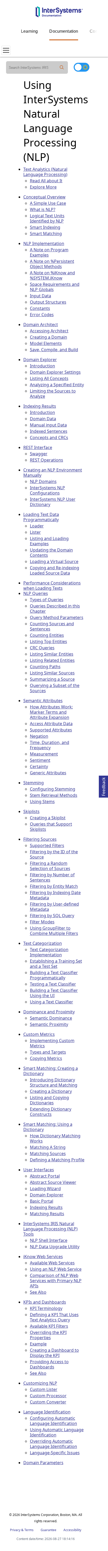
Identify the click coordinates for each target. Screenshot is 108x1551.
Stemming (33, 783)
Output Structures (48, 302)
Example (38, 1344)
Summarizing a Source (52, 679)
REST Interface (37, 447)
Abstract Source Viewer (53, 1182)
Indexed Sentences (48, 431)
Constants (40, 308)
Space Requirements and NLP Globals (54, 286)
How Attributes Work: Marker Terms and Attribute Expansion (51, 712)
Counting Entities (47, 635)
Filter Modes (42, 922)
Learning (29, 31)
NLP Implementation (43, 243)
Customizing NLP (40, 1383)
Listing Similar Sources (52, 673)
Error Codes (42, 314)
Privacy (15, 1530)
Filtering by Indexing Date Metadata (55, 895)
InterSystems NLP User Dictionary (52, 501)
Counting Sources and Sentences (52, 626)
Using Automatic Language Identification (57, 1432)
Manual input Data (48, 425)
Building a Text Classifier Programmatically (54, 975)
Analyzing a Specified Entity (57, 385)
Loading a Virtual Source (54, 561)
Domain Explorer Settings (55, 372)
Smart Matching (46, 233)
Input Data (40, 296)
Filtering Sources (40, 839)
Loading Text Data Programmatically (41, 517)
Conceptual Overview (44, 197)
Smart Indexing (45, 227)
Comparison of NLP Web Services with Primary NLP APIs (56, 1280)
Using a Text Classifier (51, 1002)
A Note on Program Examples (49, 252)
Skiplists (31, 811)
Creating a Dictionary (51, 1091)
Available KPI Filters (49, 1326)
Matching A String (48, 1147)
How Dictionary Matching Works (55, 1138)
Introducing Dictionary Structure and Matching (53, 1082)
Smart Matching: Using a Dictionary (47, 1126)
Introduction (42, 366)
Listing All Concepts (49, 378)
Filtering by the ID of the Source (54, 854)
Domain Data (43, 419)
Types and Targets (48, 1052)
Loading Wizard (45, 1188)
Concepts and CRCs (49, 437)
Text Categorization (42, 943)
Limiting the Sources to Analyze (53, 393)
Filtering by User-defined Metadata (54, 906)
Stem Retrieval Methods (53, 795)
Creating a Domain (48, 337)
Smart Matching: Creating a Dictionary (50, 1070)
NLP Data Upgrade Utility (54, 1246)
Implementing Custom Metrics (52, 1043)
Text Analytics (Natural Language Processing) (45, 171)
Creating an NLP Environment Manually (52, 472)
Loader (37, 526)
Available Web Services (52, 1263)
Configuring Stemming (52, 789)
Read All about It (46, 181)
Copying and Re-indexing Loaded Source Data (54, 570)
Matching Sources (48, 1153)
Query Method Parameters (56, 617)
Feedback (103, 786)
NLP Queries (35, 593)
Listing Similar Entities (51, 654)
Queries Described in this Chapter (55, 608)
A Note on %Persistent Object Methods (52, 263)
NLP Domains (43, 481)
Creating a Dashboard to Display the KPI (54, 1352)
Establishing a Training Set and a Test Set (56, 963)
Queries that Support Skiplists (51, 826)
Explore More (43, 187)
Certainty (39, 766)
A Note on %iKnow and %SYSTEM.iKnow (52, 275)
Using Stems (42, 801)
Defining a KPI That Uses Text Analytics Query (54, 1317)
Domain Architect (40, 324)
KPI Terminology (46, 1308)
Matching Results (47, 1214)
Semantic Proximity (49, 1024)
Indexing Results (39, 406)
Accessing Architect (49, 331)
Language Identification (47, 1412)
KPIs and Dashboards (44, 1302)
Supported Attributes (51, 730)
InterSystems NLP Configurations (47, 490)
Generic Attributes (48, 773)
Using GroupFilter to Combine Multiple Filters (54, 930)
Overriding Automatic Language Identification (53, 1443)
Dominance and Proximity (49, 1012)
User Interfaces (38, 1170)
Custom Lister (43, 1389)
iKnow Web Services (43, 1256)
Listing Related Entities (52, 660)
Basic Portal (41, 1201)
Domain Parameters (43, 1462)
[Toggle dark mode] (81, 67)
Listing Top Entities (48, 641)
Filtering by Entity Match (54, 886)
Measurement (44, 754)
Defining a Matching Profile (57, 1160)
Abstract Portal (45, 1176)
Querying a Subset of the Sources (54, 688)
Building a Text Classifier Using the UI (54, 992)
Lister (35, 532)
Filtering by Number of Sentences (52, 877)
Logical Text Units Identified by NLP (47, 218)
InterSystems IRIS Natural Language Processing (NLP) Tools (50, 1229)
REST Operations (46, 460)
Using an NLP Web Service (56, 1269)
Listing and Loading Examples (49, 541)
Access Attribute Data (51, 723)
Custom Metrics (39, 1034)
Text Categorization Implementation (49, 952)
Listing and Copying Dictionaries (49, 1100)
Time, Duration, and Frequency (49, 745)
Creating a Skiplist (48, 818)
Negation (39, 736)
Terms (29, 1530)
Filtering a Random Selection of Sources (50, 865)
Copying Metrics (46, 1058)
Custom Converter (48, 1402)
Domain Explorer (40, 359)
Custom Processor (48, 1396)
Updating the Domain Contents (51, 552)
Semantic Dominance (51, 1018)
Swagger (38, 454)
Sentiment (40, 760)
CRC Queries (42, 648)
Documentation (63, 31)
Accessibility (72, 1530)
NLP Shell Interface (48, 1240)
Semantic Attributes (43, 700)
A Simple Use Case (48, 203)
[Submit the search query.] (61, 67)
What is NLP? (42, 209)
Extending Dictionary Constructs (50, 1111)
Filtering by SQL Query (52, 915)
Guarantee (48, 1530)
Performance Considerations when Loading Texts (52, 585)
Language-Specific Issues (55, 1453)
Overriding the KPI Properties (48, 1335)
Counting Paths (45, 666)
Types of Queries (46, 600)
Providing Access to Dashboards (49, 1364)
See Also (38, 1292)
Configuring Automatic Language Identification (53, 1420)
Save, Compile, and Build (54, 350)
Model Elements (46, 343)
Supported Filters (47, 845)
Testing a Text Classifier (53, 984)
